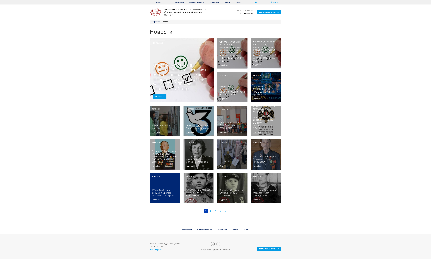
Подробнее (159, 96)
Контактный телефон (244, 11)
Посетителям (179, 2)
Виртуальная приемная (269, 12)
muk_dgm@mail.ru (156, 250)
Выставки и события (196, 2)
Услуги (238, 2)
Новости (227, 2)
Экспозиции (214, 2)
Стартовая (156, 21)
